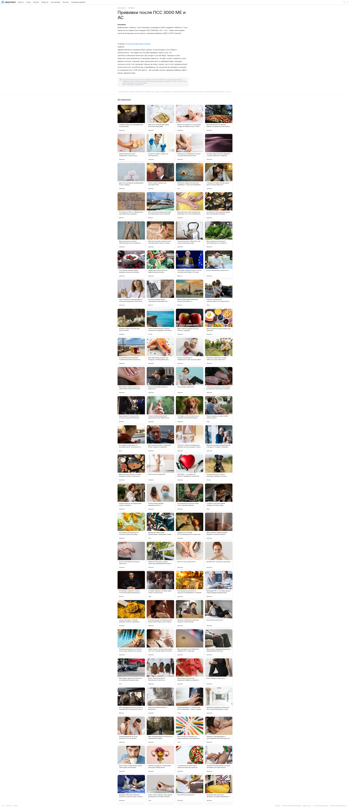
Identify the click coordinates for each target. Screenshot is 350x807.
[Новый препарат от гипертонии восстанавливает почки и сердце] (189, 701)
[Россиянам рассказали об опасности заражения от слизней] (189, 584)
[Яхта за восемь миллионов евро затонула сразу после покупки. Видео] (160, 206)
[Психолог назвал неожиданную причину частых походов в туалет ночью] (189, 439)
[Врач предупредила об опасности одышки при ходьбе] (160, 730)
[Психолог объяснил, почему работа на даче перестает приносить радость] (218, 351)
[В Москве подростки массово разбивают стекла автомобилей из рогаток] (189, 176)
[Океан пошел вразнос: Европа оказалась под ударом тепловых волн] (160, 322)
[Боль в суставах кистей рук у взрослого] (131, 555)
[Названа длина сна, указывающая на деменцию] (131, 118)
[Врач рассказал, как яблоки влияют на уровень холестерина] (218, 118)
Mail (3, 805)
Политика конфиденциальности (338, 805)
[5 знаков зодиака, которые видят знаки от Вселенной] (160, 584)
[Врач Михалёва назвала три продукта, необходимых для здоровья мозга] (160, 351)
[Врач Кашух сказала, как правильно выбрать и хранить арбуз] (189, 672)
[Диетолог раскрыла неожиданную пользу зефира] (131, 176)
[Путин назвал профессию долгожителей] (160, 176)
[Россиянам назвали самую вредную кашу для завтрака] (131, 264)
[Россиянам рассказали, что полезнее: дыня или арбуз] (131, 526)
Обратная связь (307, 805)
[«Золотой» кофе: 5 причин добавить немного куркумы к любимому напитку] (131, 613)
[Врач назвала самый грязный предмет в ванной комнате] (218, 526)
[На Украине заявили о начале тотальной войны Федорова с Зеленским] (131, 584)
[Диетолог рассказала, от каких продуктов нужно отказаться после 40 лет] (131, 468)
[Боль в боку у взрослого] (189, 788)
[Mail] (2, 2)
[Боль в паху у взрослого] (189, 380)
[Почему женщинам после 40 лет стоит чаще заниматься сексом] (131, 643)
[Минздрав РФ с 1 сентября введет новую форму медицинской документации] (218, 584)
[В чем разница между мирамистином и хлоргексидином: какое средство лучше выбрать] (160, 497)
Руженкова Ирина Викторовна (138, 44)
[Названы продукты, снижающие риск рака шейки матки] (160, 759)
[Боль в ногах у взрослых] (160, 468)
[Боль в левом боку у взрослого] (218, 264)
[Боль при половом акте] (218, 613)
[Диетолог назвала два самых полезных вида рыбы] (160, 118)
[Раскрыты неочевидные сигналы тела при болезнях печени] (189, 147)
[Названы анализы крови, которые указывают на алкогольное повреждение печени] (218, 759)
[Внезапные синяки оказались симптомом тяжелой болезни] (131, 380)
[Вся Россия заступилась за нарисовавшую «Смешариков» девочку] (189, 730)
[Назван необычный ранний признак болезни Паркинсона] (160, 409)
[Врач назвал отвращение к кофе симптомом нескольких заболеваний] (131, 759)
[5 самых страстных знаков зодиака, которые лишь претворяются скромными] (218, 497)
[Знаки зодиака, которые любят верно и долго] (218, 409)
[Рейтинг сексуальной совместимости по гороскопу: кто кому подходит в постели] (218, 293)
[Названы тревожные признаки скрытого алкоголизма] (189, 613)
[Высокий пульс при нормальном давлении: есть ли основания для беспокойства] (189, 206)
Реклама (15, 805)
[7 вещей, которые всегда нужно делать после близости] (218, 176)
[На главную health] (10, 2)
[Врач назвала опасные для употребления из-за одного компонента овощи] (218, 235)
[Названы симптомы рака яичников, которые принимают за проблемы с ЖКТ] (218, 788)
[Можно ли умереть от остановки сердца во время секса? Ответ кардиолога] (189, 118)
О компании (8, 805)
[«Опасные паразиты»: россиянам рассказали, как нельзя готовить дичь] (218, 380)
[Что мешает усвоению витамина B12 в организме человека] (218, 206)
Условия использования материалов (291, 805)
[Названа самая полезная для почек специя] (131, 322)
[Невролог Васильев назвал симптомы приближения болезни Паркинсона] (160, 555)
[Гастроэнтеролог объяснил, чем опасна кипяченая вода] (189, 235)
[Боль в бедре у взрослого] (218, 672)
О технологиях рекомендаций (320, 805)
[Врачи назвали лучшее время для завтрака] (218, 322)
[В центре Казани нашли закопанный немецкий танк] (160, 293)
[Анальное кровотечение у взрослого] (160, 701)
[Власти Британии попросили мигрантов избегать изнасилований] (189, 293)
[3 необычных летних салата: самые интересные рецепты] (189, 759)
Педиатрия (131, 7)
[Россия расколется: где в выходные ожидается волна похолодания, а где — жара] (218, 468)
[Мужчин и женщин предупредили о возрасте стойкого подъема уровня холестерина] (218, 439)
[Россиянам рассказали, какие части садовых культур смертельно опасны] (189, 497)
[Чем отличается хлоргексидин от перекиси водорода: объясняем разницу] (131, 293)
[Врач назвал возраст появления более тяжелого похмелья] (160, 439)
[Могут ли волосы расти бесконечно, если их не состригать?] (160, 672)
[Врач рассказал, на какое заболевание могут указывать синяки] (131, 235)
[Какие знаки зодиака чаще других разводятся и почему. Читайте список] (160, 788)
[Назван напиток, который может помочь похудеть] (131, 497)
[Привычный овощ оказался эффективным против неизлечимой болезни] (160, 264)
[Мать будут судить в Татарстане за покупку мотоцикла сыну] (131, 672)
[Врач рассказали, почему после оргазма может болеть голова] (160, 235)
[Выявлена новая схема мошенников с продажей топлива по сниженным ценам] (160, 526)
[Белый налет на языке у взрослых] (218, 555)
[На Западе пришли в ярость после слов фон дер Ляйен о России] (189, 264)
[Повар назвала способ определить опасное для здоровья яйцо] (131, 147)
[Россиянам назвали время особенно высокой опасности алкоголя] (131, 351)
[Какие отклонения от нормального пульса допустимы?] (189, 351)
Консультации (122, 7)
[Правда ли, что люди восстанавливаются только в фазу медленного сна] (189, 526)
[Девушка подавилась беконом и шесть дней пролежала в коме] (218, 701)
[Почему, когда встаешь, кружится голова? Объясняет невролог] (218, 147)
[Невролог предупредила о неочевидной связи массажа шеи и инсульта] (218, 730)
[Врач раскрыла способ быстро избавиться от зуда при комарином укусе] (189, 643)
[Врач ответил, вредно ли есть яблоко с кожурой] (189, 322)
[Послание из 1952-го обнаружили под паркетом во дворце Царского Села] (131, 206)
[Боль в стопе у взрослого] (189, 555)
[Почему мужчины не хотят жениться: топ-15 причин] (131, 730)
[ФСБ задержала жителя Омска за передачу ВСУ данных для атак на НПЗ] (131, 701)
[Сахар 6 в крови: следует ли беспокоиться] (160, 147)
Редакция (277, 805)
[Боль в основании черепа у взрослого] (160, 380)
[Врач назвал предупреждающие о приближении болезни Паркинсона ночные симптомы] (218, 643)
